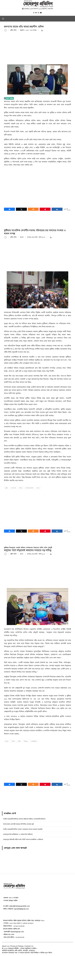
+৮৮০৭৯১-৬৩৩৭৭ (15, 923)
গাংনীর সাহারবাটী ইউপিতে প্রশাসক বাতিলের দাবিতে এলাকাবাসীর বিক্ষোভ (24, 819)
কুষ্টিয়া (6, 488)
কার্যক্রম (13, 741)
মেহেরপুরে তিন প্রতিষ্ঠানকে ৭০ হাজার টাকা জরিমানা (18, 834)
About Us (5, 946)
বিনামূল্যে (26, 741)
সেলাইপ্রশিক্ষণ (34, 741)
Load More (37, 801)
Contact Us (29, 946)
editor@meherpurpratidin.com (19, 906)
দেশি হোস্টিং (18, 951)
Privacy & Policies (16, 946)
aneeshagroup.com (17, 932)
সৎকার (37, 488)
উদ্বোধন (6, 741)
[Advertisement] (37, 47)
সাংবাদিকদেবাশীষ (29, 488)
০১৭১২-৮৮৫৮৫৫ (19, 926)
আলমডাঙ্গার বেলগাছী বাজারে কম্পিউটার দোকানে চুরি (18, 824)
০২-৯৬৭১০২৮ (19, 937)
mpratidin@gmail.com (21, 909)
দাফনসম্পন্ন (13, 488)
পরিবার (20, 488)
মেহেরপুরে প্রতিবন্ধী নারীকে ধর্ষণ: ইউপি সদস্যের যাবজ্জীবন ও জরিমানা (23, 839)
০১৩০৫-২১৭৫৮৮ (28, 923)
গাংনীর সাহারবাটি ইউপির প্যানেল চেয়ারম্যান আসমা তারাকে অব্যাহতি (22, 829)
